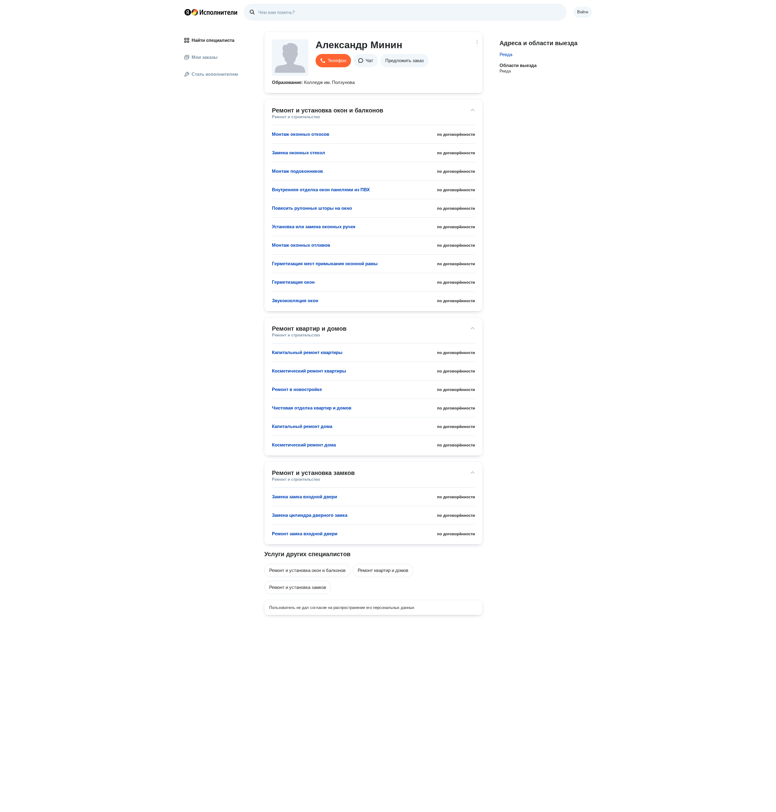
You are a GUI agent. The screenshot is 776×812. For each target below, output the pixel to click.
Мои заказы (205, 57)
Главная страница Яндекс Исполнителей (211, 12)
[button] (333, 60)
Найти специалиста (213, 40)
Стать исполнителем (215, 74)
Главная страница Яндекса (187, 12)
